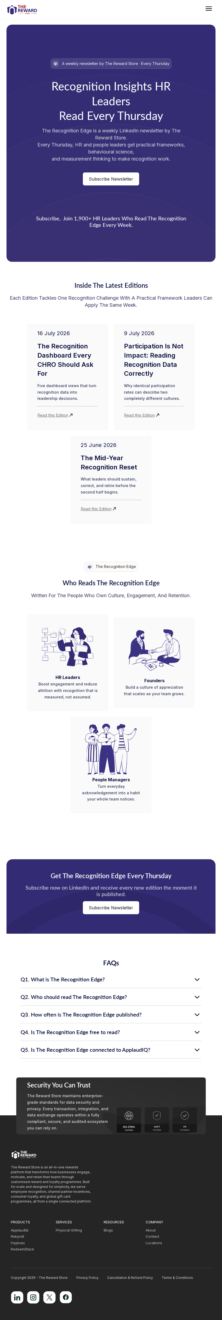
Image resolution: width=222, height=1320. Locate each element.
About (151, 1230)
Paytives (18, 1243)
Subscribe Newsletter (111, 179)
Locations (154, 1243)
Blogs (108, 1230)
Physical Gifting (69, 1230)
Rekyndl (17, 1236)
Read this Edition (52, 415)
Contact (152, 1236)
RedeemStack (22, 1249)
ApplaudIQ (19, 1230)
